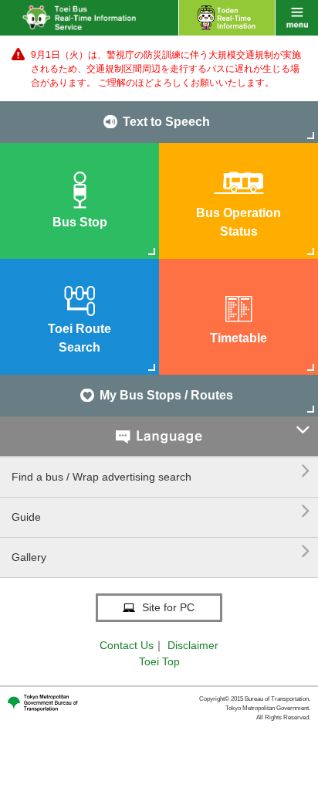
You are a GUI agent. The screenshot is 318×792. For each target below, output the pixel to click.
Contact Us (127, 645)
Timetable (238, 338)
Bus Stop (79, 222)
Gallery (161, 551)
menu (297, 18)
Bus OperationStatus (238, 222)
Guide (161, 511)
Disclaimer (192, 645)
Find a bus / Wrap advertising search (161, 470)
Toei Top (159, 661)
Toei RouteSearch (79, 338)
